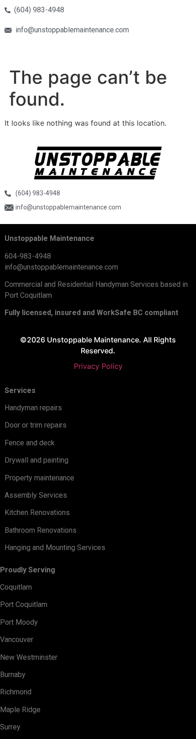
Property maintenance (39, 478)
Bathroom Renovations (41, 530)
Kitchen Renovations (37, 512)
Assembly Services (36, 495)
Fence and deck (30, 442)
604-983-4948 (28, 256)
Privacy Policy (98, 366)
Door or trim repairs (36, 425)
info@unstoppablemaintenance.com (61, 267)
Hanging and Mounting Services (55, 547)
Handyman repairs (33, 407)
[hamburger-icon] (158, 51)
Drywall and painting (36, 460)
